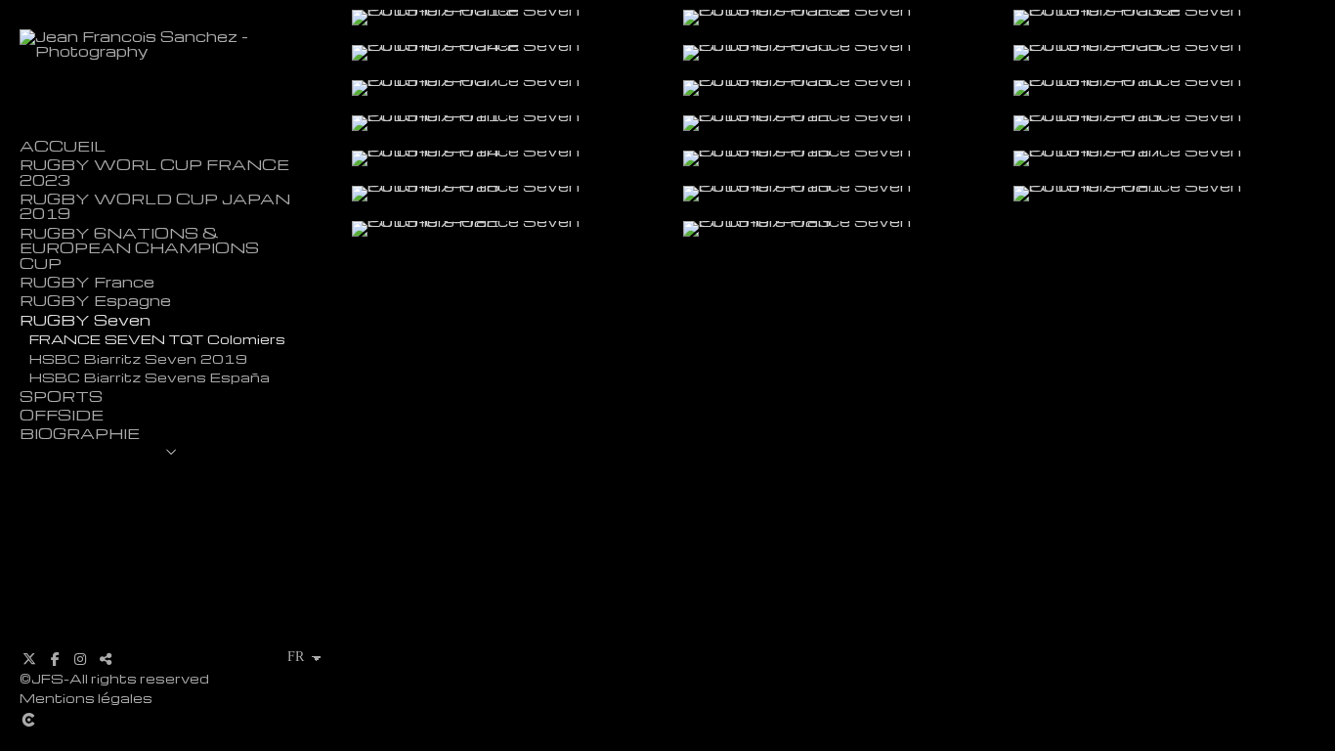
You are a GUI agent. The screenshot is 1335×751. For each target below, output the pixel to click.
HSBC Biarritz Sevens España (149, 376)
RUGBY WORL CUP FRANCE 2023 (154, 172)
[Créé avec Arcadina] (146, 720)
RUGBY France (87, 282)
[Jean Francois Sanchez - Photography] (171, 51)
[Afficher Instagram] (80, 659)
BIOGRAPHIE (80, 433)
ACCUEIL (63, 146)
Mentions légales (86, 697)
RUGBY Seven (85, 320)
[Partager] (105, 659)
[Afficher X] (29, 659)
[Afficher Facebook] (55, 659)
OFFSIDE (62, 415)
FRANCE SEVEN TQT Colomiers (157, 338)
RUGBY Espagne (95, 300)
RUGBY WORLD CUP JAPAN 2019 (155, 206)
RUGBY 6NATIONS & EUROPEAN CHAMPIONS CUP (139, 248)
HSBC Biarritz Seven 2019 (138, 358)
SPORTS (61, 396)
